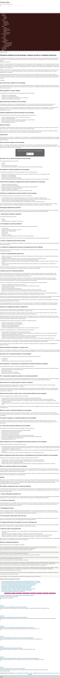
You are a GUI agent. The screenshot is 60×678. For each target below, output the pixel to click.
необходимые (15, 595)
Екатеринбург (26, 673)
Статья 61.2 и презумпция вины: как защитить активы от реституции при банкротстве (16, 637)
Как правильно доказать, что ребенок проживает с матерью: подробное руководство (18, 588)
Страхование (6, 21)
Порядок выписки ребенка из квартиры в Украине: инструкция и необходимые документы (19, 583)
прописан (20, 595)
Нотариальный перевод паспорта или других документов (11, 647)
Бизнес (3, 26)
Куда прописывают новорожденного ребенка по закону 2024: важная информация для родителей (21, 581)
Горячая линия (4, 48)
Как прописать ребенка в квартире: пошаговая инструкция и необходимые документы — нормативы (21, 582)
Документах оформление (5, 595)
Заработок (5, 31)
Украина (5, 38)
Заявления (5, 17)
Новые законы (4, 41)
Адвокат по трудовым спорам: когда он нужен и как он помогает (12, 668)
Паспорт (5, 16)
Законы (3, 20)
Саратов (53, 673)
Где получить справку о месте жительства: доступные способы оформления (16, 590)
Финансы (5, 27)
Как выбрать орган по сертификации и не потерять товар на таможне (13, 606)
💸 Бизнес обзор (5, 2)
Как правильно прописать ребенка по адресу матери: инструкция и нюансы (16, 587)
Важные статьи (6, 22)
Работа (5, 35)
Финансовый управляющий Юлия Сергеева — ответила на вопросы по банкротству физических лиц (19, 658)
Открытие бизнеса (7, 28)
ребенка (27, 595)
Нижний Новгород (36, 673)
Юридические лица (7, 30)
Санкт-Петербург (19, 673)
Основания (5, 25)
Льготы (5, 36)
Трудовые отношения (5, 33)
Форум (3, 50)
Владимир (30, 674)
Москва (14, 673)
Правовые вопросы (7, 32)
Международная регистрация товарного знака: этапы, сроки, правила (13, 617)
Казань (31, 673)
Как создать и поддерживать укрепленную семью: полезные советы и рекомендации (18, 585)
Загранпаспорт (6, 40)
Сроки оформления (8, 43)
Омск (42, 673)
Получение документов (7, 45)
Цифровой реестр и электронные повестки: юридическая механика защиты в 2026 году (17, 627)
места (11, 595)
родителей (31, 595)
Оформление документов (8, 42)
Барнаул (57, 673)
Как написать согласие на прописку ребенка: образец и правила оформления (17, 586)
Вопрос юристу (4, 47)
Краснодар (49, 673)
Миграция (3, 37)
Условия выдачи (6, 46)
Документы (4, 15)
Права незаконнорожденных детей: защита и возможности (13, 591)
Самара (44, 673)
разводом (24, 595)
